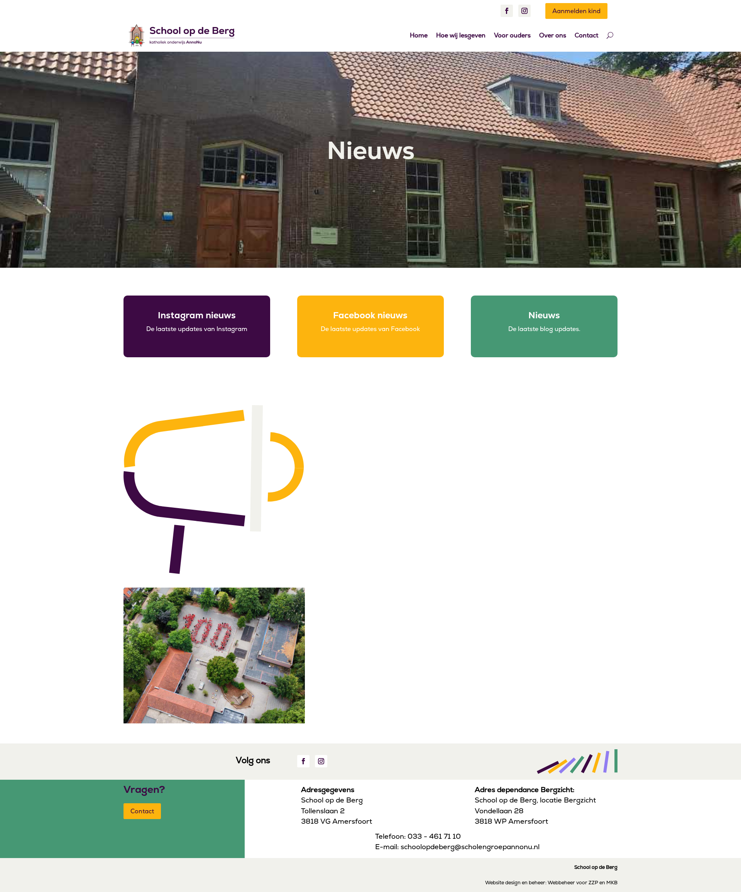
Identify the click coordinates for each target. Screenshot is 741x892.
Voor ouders (512, 35)
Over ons (552, 35)
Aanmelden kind (576, 11)
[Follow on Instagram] (524, 11)
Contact (586, 35)
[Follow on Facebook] (507, 11)
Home (419, 35)
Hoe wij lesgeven (461, 35)
